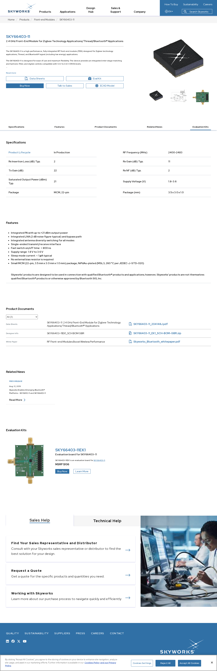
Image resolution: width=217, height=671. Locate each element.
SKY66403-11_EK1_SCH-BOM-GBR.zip (155, 333)
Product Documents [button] (106, 126)
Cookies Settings (142, 663)
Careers (207, 4)
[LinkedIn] (7, 641)
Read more (17, 400)
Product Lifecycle (20, 152)
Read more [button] (11, 73)
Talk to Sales (64, 85)
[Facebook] (13, 641)
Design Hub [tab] (90, 9)
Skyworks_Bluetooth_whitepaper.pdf (154, 341)
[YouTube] (25, 641)
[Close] (211, 662)
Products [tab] (45, 11)
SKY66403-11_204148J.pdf (148, 324)
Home (11, 19)
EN (169, 11)
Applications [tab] (67, 11)
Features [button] (59, 126)
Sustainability (190, 4)
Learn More (81, 471)
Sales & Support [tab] (115, 9)
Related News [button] (154, 126)
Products (24, 19)
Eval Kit (97, 78)
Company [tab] (140, 11)
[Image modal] (178, 59)
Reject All (165, 663)
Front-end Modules (44, 19)
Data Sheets (44, 78)
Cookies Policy (92, 662)
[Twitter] (18, 641)
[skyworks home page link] (22, 8)
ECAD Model (107, 85)
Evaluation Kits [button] (201, 126)
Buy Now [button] (25, 85)
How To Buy (171, 4)
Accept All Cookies (189, 663)
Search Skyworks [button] (198, 11)
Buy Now (62, 471)
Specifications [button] (16, 126)
